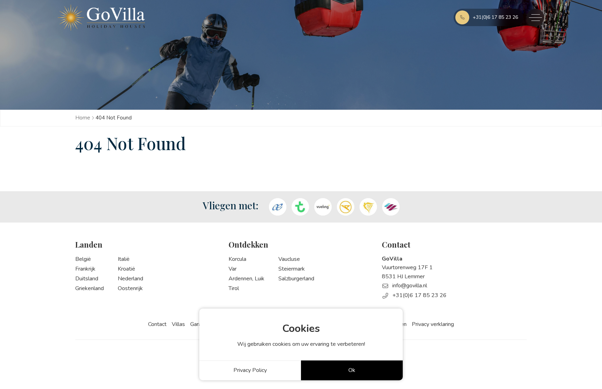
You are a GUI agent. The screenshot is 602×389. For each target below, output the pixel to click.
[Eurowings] (391, 207)
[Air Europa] (277, 207)
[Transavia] (300, 207)
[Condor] (345, 207)
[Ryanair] (368, 207)
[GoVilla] (101, 17)
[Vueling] (323, 207)
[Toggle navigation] (535, 17)
